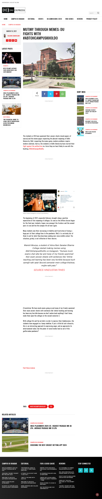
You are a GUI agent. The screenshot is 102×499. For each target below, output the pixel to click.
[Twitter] (13, 40)
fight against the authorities (32, 146)
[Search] (98, 13)
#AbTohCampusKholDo (36, 149)
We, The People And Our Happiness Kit (47, 488)
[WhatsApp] (63, 94)
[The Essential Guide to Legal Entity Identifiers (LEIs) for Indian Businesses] (11, 109)
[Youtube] (16, 40)
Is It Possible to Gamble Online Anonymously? (66, 468)
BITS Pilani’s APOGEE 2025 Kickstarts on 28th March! (10, 70)
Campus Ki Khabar (14, 24)
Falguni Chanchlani (13, 36)
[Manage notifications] (97, 494)
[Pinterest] (57, 94)
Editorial (6, 117)
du (51, 406)
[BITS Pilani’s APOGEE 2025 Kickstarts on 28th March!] (11, 57)
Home (3, 24)
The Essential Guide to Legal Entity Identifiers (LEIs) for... (28, 469)
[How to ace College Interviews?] (80, 131)
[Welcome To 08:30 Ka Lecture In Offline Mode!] (80, 121)
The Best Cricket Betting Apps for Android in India (67, 486)
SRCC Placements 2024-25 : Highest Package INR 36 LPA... (10, 469)
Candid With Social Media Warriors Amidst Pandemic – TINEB (48, 479)
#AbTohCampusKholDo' (38, 406)
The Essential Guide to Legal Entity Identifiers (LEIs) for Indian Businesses (11, 122)
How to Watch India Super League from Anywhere (67, 477)
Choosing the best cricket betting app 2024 (48, 445)
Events (5, 65)
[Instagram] (10, 40)
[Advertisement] (63, 9)
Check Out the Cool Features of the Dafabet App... (66, 482)
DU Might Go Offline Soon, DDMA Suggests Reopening (10, 486)
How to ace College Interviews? (90, 132)
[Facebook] (7, 40)
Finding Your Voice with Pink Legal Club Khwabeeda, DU (48, 469)
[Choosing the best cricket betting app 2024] (15, 444)
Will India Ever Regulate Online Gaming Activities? (66, 472)
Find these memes (29, 368)
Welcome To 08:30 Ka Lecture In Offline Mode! (91, 122)
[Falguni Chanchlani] (5, 35)
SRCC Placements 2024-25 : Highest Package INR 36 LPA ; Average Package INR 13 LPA (11, 96)
